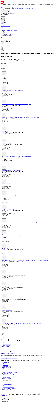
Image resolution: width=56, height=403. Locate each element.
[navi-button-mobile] (2, 28)
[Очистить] (2, 43)
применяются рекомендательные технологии (27, 391)
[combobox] (7, 40)
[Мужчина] (4, 73)
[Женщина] (4, 181)
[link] (3, 20)
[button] (2, 23)
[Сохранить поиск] (2, 48)
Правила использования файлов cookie (24, 8)
